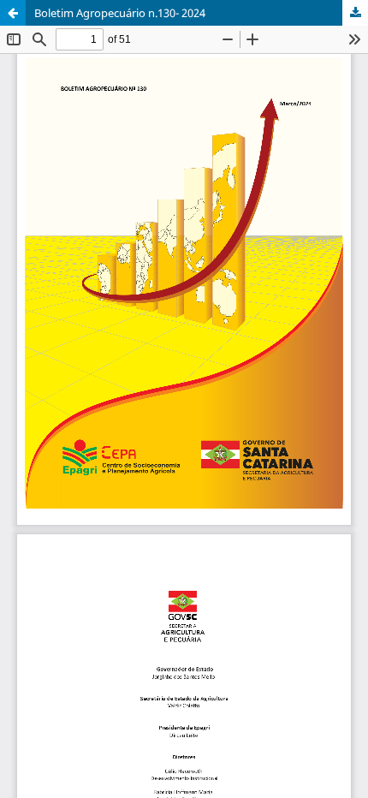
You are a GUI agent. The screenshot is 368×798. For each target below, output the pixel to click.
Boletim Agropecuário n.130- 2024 (119, 13)
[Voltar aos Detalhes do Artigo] (13, 13)
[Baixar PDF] (355, 13)
